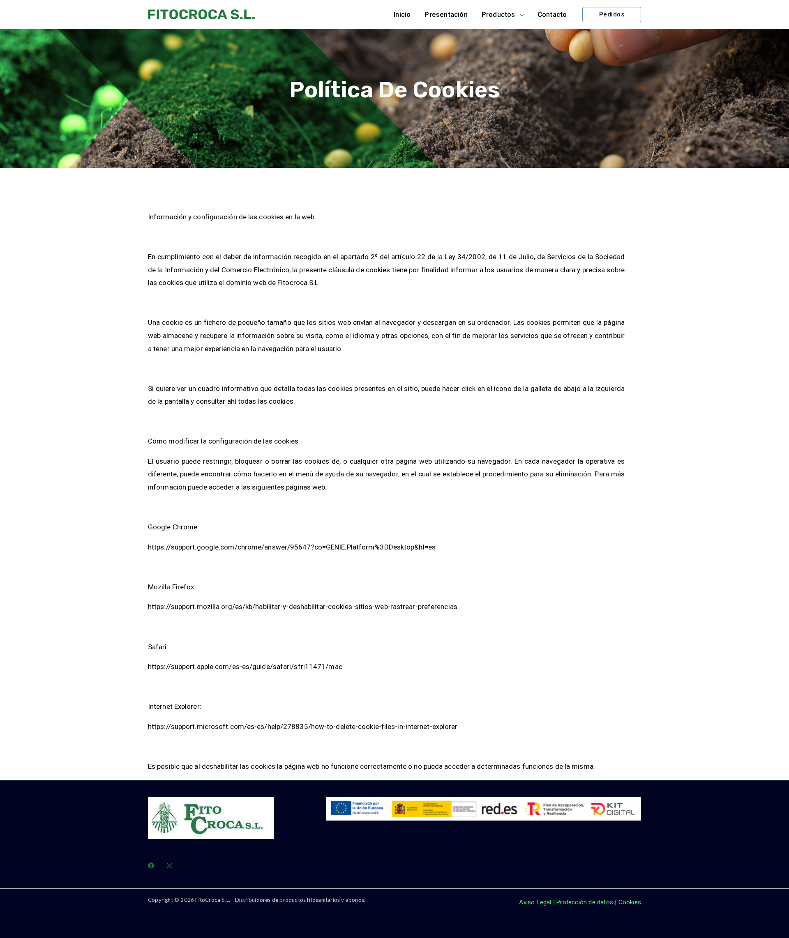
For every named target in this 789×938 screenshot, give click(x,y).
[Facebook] (151, 865)
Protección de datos (584, 902)
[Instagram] (169, 865)
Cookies (629, 902)
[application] (519, 14)
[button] (503, 14)
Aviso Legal (535, 902)
